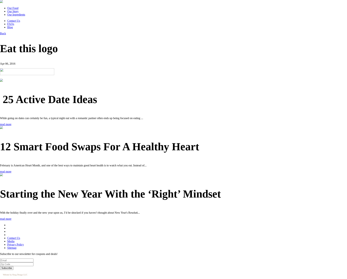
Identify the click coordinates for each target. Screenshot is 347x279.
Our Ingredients (16, 14)
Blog (10, 27)
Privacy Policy (15, 244)
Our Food (12, 8)
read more (5, 124)
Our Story (13, 11)
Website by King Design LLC (15, 275)
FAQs (10, 24)
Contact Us (13, 20)
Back (3, 33)
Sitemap (11, 247)
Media (10, 241)
